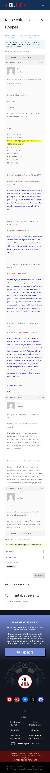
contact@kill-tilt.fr (27, 743)
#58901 (41, 397)
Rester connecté (13, 562)
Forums (13, 36)
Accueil (7, 36)
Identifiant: (10, 552)
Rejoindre (26, 652)
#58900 (41, 62)
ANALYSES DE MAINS (24, 36)
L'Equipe (35, 730)
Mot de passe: (11, 557)
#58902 (41, 489)
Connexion (11, 566)
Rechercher (39, 575)
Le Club (15, 730)
